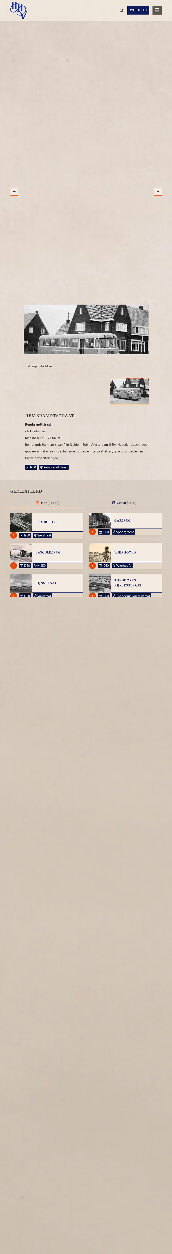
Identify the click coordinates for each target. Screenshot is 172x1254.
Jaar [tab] (49, 503)
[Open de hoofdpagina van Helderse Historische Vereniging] (18, 10)
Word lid (138, 10)
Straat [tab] (126, 503)
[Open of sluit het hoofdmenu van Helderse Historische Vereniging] (157, 10)
